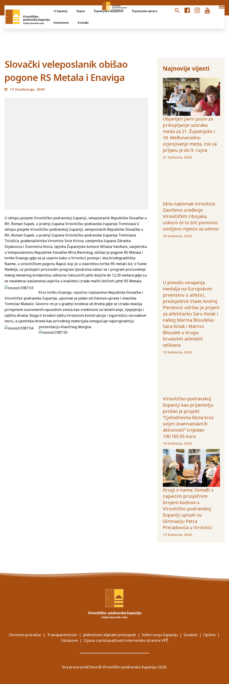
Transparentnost (62, 634)
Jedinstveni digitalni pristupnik (109, 634)
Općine (209, 634)
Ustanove (69, 640)
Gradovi (190, 634)
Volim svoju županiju (160, 634)
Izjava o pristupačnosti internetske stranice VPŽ (126, 640)
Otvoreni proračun (25, 634)
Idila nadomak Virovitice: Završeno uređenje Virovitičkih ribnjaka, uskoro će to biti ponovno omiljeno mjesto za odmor (191, 216)
